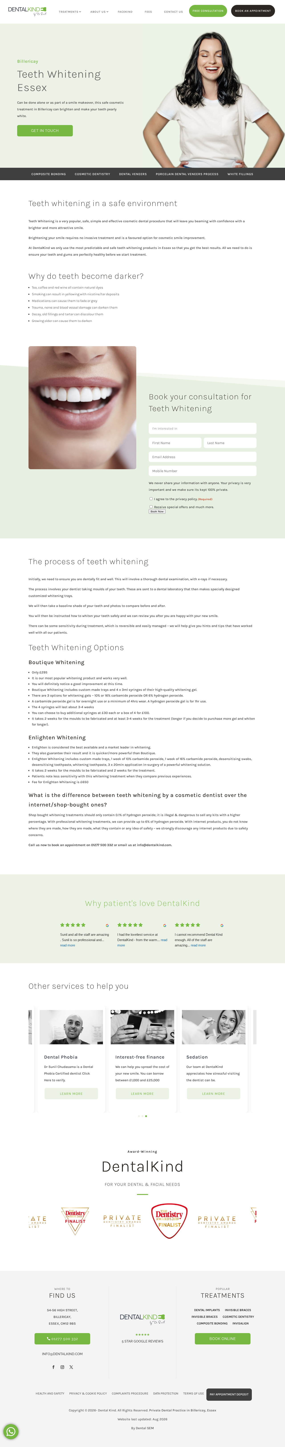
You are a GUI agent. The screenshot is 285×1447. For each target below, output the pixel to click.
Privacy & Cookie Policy (88, 1393)
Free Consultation (208, 10)
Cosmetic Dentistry (238, 1317)
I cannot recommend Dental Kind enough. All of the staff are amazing (198, 940)
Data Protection (165, 1393)
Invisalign (240, 1323)
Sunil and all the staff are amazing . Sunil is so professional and (84, 940)
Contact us (173, 11)
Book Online (223, 1339)
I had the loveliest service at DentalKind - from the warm (142, 940)
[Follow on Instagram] (62, 1367)
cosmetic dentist (199, 795)
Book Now (157, 511)
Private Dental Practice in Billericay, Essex (182, 1410)
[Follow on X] (71, 1367)
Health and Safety (50, 1393)
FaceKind (125, 11)
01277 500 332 (102, 845)
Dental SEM (145, 1428)
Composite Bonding (212, 1323)
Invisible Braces (238, 1310)
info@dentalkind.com (154, 845)
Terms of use (193, 1393)
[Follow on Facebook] (53, 1367)
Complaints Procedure (130, 1393)
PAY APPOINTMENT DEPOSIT (229, 1394)
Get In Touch (45, 131)
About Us (98, 11)
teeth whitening (129, 248)
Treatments (68, 11)
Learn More (71, 1093)
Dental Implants (207, 1310)
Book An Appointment (253, 10)
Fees (148, 11)
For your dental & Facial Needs (142, 1184)
